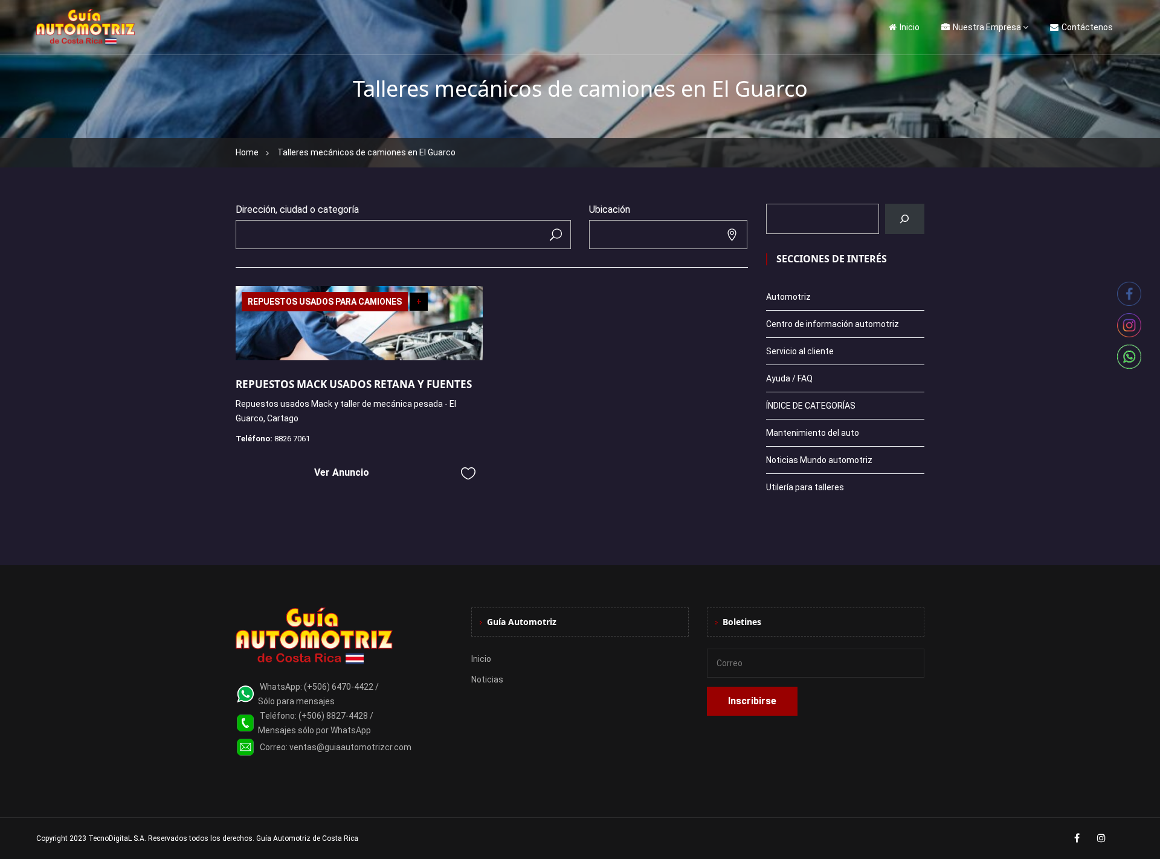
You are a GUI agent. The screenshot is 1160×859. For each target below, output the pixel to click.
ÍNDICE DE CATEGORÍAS (811, 405)
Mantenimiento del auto (812, 433)
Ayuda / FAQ (789, 378)
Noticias (487, 679)
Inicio (910, 27)
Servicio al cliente (800, 351)
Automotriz (788, 297)
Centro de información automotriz (832, 324)
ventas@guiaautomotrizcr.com (350, 747)
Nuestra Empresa (987, 27)
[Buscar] (904, 219)
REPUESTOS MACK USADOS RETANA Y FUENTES (354, 384)
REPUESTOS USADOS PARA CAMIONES (325, 301)
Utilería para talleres (805, 487)
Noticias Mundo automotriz (819, 460)
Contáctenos (1087, 27)
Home (247, 152)
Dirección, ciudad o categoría (297, 209)
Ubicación (609, 209)
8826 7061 (292, 438)
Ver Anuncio (341, 472)
